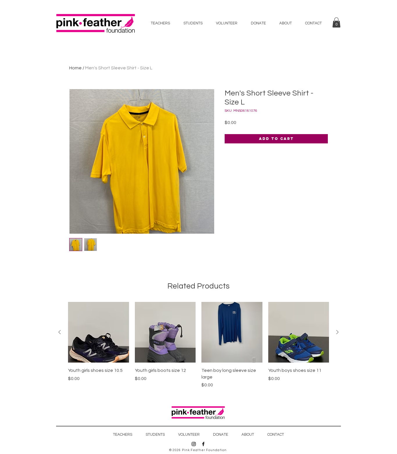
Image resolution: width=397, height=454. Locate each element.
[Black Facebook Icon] (203, 444)
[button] (336, 22)
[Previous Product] (59, 332)
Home (75, 68)
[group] (198, 345)
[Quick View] (98, 332)
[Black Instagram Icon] (193, 444)
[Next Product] (337, 332)
